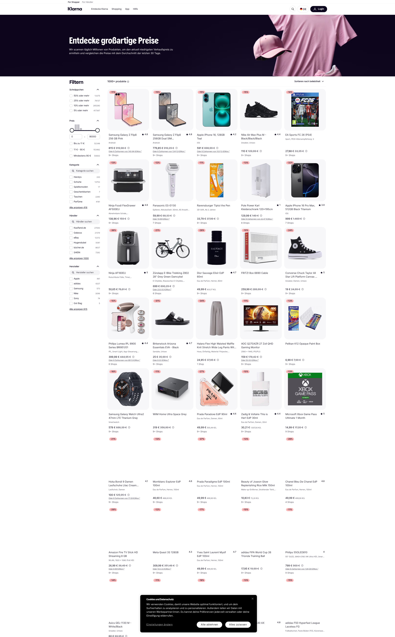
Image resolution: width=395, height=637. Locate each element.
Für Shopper (74, 2)
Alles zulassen (238, 624)
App (127, 9)
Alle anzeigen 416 (78, 207)
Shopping (117, 9)
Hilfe (135, 9)
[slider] (72, 130)
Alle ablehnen (209, 624)
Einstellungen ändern (159, 624)
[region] (198, 613)
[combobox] (309, 81)
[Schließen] (252, 598)
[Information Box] (128, 81)
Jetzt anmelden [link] (289, 625)
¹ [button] (125, 151)
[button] (303, 9)
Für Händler (87, 2)
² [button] (161, 219)
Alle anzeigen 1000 (79, 258)
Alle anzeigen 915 (78, 309)
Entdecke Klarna (99, 9)
